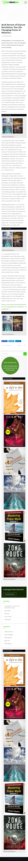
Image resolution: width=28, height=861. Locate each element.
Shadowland (7, 619)
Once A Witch (8, 616)
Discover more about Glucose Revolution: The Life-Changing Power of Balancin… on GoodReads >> (14, 307)
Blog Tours (7, 640)
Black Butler (7, 610)
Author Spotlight (8, 634)
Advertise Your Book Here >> (8, 136)
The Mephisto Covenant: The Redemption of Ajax (12, 606)
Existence (6, 613)
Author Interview (8, 631)
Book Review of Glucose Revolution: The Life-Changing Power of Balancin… (13, 28)
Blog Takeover (8, 637)
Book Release (8, 643)
